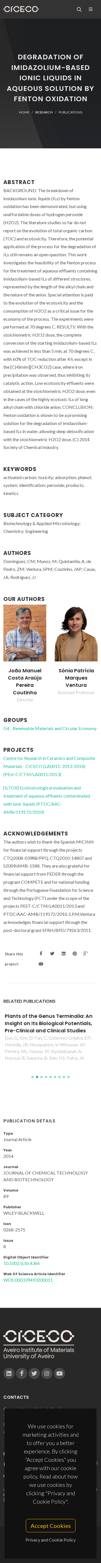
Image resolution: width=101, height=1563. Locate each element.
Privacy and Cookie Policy (51, 1539)
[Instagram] (46, 1373)
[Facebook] (21, 1373)
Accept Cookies (51, 1525)
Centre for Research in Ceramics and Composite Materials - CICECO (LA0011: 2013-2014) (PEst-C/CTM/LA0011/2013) (49, 766)
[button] (32, 1077)
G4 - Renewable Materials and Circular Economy (50, 728)
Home (24, 112)
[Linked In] (9, 1373)
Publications (70, 112)
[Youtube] (59, 1373)
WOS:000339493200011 (28, 1279)
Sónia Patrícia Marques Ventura (76, 678)
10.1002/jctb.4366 (21, 1263)
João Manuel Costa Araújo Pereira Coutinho (25, 681)
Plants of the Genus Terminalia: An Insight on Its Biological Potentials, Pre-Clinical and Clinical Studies (49, 1023)
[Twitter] (34, 1373)
